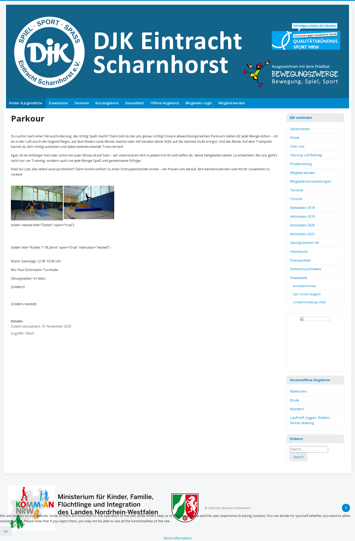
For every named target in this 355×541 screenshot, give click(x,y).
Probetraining (301, 164)
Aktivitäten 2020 (302, 225)
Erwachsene (58, 103)
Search (298, 457)
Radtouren (298, 391)
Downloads (298, 278)
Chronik (296, 199)
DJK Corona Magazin (307, 294)
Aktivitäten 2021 (302, 234)
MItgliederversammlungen (310, 181)
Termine (296, 190)
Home (294, 137)
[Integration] (103, 508)
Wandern (297, 409)
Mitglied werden (232, 103)
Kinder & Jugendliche (25, 103)
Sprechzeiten (300, 129)
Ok (5, 531)
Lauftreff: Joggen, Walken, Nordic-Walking (310, 420)
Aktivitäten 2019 (302, 216)
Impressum (299, 251)
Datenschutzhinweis (305, 269)
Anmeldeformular (304, 286)
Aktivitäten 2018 (302, 207)
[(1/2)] (315, 342)
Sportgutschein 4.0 (304, 242)
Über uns (297, 146)
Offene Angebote (165, 103)
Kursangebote (107, 103)
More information (177, 538)
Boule (294, 400)
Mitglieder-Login (199, 103)
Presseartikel (300, 260)
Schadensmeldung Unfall (309, 302)
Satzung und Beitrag (306, 155)
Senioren (82, 103)
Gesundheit (134, 103)
